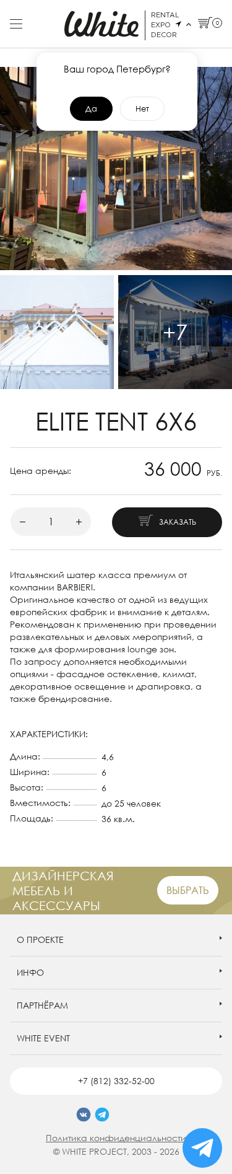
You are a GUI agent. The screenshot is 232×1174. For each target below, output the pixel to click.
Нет (142, 108)
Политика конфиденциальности (116, 1137)
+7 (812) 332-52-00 (116, 1080)
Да (91, 108)
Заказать (177, 522)
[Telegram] (102, 1114)
